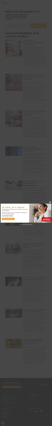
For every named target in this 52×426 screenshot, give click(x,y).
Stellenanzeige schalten (8, 219)
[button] (3, 423)
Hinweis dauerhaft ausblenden (26, 224)
